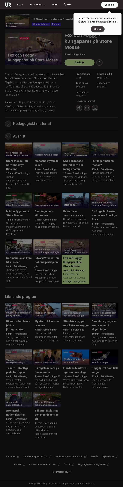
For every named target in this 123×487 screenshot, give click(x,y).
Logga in (109, 4)
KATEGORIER (36, 4)
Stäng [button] (97, 29)
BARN (54, 4)
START (20, 4)
